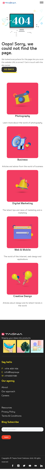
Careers (5, 396)
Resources (7, 408)
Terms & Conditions (11, 416)
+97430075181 (10, 376)
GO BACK (9, 69)
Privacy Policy (8, 412)
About (5, 387)
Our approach (8, 391)
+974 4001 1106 (10, 369)
